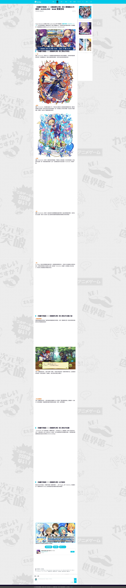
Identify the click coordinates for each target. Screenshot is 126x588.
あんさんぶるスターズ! (67, 570)
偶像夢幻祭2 (55, 571)
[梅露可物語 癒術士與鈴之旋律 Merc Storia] (55, 552)
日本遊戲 (42, 568)
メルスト (45, 571)
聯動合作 (68, 571)
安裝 (72, 551)
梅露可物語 (64, 571)
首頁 (53, 1)
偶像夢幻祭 (50, 571)
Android (38, 570)
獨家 (66, 1)
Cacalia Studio (42, 570)
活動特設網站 (48, 547)
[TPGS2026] (57, 2)
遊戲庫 (74, 1)
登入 (91, 1)
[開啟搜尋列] (83, 1)
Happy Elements (49, 570)
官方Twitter (62, 547)
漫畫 (70, 1)
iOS (61, 570)
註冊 (87, 1)
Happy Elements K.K (56, 570)
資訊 (61, 1)
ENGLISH (79, 1)
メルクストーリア (40, 571)
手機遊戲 (38, 568)
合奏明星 (59, 571)
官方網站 (56, 547)
